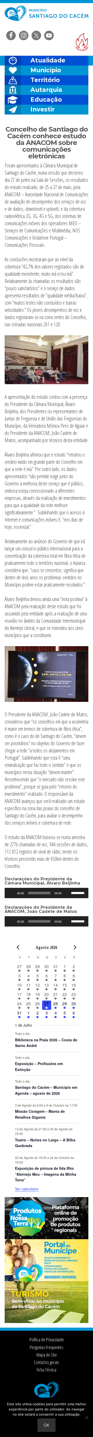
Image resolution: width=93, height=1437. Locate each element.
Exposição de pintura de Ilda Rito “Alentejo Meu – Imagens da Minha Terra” (45, 1174)
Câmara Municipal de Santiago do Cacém (46, 16)
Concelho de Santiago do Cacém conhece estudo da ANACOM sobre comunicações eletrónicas (46, 142)
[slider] (78, 892)
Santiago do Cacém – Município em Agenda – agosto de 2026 (46, 1090)
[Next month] (75, 947)
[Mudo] (67, 893)
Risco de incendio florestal (81, 42)
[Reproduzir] (11, 893)
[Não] (86, 1417)
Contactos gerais (46, 1362)
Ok (46, 1425)
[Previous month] (18, 947)
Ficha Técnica (46, 1370)
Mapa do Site (46, 1355)
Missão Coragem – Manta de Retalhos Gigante (40, 1114)
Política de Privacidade (46, 1339)
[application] (46, 893)
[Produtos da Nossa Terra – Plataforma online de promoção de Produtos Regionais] (46, 1237)
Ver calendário (26, 1188)
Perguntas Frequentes (46, 1347)
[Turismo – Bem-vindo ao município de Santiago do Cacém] (46, 1321)
